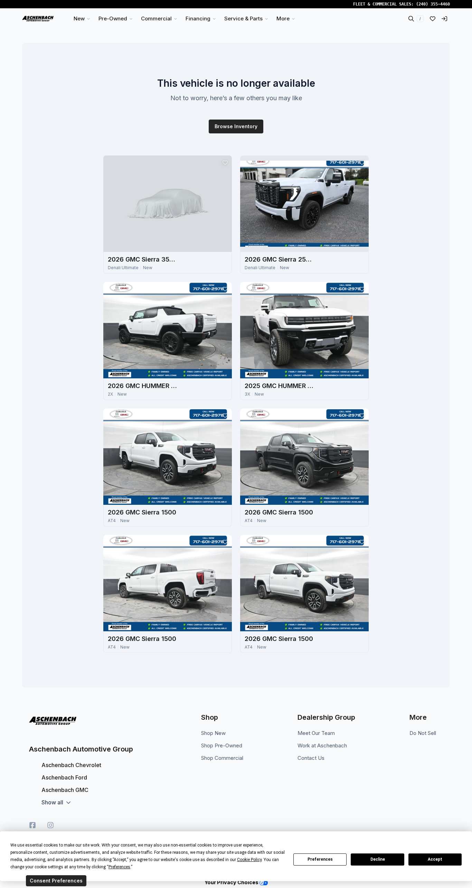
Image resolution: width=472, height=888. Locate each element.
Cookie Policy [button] (249, 859)
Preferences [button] (119, 867)
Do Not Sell (422, 733)
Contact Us (311, 758)
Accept (435, 859)
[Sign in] (444, 18)
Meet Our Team (316, 733)
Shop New (213, 733)
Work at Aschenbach (322, 745)
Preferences (320, 859)
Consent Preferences (56, 881)
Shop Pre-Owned (221, 745)
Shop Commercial (222, 758)
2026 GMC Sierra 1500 (142, 512)
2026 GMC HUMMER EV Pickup (142, 385)
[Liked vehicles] (432, 18)
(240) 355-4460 (433, 4)
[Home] (38, 18)
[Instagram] (50, 825)
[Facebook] (32, 825)
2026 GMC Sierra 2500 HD (279, 259)
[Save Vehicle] (225, 162)
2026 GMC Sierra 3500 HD (142, 259)
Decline (377, 859)
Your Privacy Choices (232, 882)
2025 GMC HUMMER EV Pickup (279, 385)
